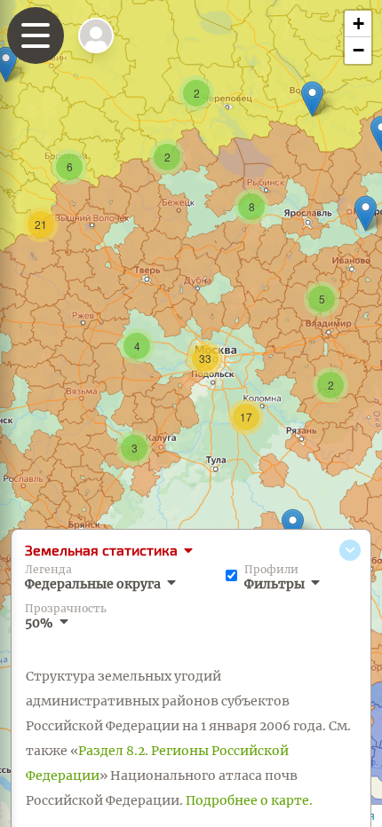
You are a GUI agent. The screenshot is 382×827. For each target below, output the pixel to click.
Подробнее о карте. (249, 800)
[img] (96, 35)
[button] (293, 526)
